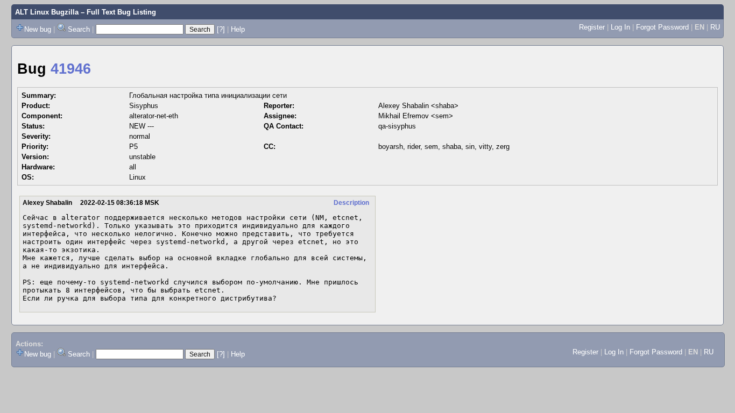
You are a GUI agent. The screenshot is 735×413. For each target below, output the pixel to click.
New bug (37, 29)
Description (351, 202)
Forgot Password (662, 27)
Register (592, 27)
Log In (620, 27)
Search (79, 29)
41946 (71, 69)
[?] (221, 29)
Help (238, 29)
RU (715, 27)
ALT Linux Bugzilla (47, 12)
